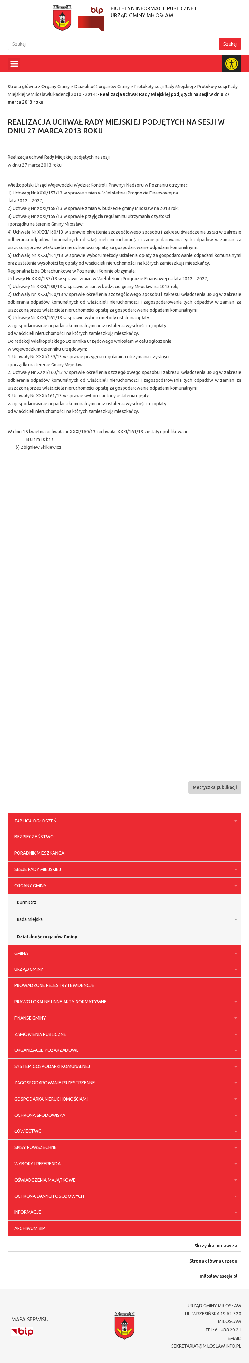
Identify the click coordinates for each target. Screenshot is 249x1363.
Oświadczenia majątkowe (45, 1180)
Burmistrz (27, 902)
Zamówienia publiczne (40, 1034)
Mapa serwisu (30, 1319)
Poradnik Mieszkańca (39, 853)
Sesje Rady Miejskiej (37, 869)
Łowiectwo (28, 1131)
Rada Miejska (30, 919)
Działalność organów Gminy (102, 86)
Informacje (27, 1212)
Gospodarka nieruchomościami (51, 1099)
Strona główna (22, 86)
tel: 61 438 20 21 (223, 1329)
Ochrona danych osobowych (49, 1196)
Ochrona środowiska (39, 1115)
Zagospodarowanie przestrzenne (54, 1082)
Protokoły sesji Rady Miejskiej (163, 86)
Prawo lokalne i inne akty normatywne (60, 1001)
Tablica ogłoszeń (35, 820)
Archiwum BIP (29, 1228)
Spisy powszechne (35, 1147)
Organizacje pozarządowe (46, 1050)
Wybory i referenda (37, 1163)
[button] (14, 64)
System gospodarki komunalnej (52, 1066)
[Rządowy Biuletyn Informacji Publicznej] (22, 1332)
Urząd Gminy (28, 969)
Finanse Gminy (30, 1018)
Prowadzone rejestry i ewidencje (54, 985)
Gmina (21, 953)
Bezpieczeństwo (34, 836)
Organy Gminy (56, 86)
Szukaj (230, 44)
